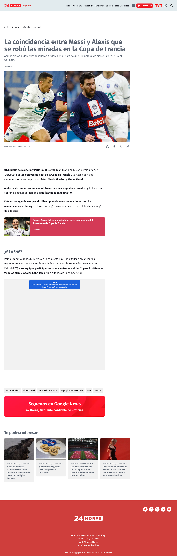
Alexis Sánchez (12, 390)
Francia (98, 390)
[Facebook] (114, 146)
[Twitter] (120, 146)
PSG (89, 390)
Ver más (36, 229)
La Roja (109, 5)
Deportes (16, 27)
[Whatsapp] (107, 146)
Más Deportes (122, 5)
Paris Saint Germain (48, 390)
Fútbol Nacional (74, 5)
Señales (144, 5)
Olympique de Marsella (72, 390)
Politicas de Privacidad (89, 545)
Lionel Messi (29, 390)
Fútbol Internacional (94, 5)
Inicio (6, 27)
